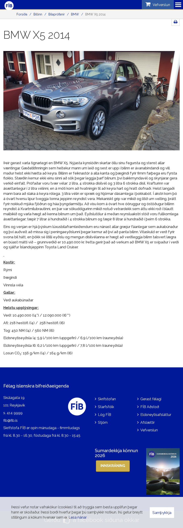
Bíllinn (37, 14)
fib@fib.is (10, 420)
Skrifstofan (107, 399)
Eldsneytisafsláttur (155, 415)
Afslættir (147, 422)
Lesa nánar (78, 517)
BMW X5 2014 (95, 14)
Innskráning (112, 466)
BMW (75, 14)
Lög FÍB (104, 415)
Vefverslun (149, 430)
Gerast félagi (150, 399)
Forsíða (22, 14)
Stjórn (103, 422)
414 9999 (15, 413)
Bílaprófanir (56, 14)
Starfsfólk (106, 407)
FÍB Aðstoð (149, 407)
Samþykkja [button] (161, 512)
